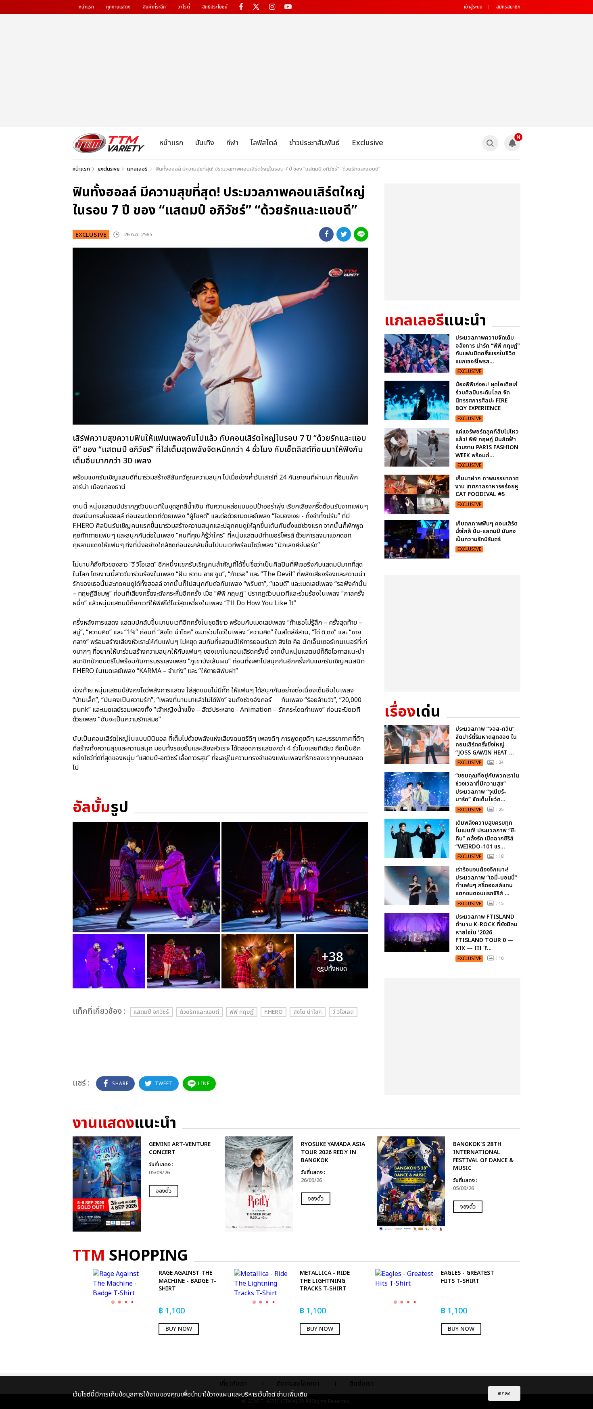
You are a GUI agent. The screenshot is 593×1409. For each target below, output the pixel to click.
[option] (145, 1184)
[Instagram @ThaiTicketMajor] (272, 7)
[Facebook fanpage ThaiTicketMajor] (241, 7)
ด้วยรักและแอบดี (199, 1012)
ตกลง (504, 1393)
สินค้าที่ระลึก (154, 6)
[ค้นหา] (490, 143)
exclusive (108, 169)
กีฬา (232, 143)
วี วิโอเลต (343, 1012)
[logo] (109, 143)
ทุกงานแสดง (118, 6)
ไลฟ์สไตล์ (264, 143)
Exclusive (367, 143)
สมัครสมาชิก (508, 6)
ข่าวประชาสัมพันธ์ (314, 143)
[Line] (361, 234)
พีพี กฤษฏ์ (242, 1012)
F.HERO (273, 1012)
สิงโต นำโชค (307, 1012)
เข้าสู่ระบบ (473, 6)
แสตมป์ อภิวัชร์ (151, 1012)
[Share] (326, 234)
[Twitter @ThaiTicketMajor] (256, 7)
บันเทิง (204, 143)
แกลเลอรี (137, 169)
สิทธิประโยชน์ (215, 6)
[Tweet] (343, 234)
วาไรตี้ (184, 6)
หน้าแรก (86, 6)
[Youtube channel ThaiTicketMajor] (288, 7)
